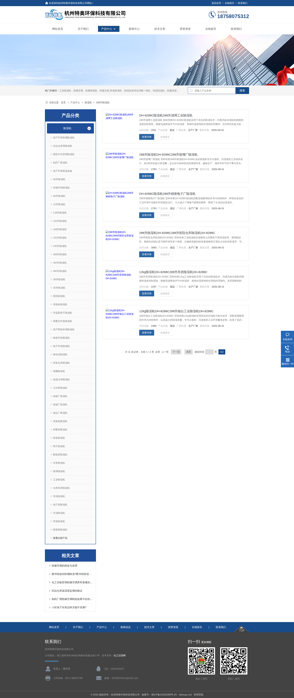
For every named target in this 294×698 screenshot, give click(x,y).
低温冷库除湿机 (61, 379)
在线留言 (229, 3)
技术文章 (159, 28)
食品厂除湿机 (60, 412)
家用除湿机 (59, 471)
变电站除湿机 (60, 304)
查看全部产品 (60, 538)
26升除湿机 (59, 287)
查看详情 (146, 137)
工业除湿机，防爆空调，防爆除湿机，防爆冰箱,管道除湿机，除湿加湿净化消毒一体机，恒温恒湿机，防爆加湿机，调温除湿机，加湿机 (131, 90)
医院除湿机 (59, 296)
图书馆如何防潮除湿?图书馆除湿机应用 (72, 574)
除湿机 (88, 102)
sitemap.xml (185, 694)
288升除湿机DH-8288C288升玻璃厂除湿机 (168, 154)
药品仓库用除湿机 (62, 146)
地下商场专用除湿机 (64, 329)
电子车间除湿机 (61, 346)
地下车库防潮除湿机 (64, 137)
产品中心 (106, 28)
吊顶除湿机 (59, 513)
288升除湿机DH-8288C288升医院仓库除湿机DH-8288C (177, 233)
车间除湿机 (59, 496)
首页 (63, 102)
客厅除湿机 (59, 446)
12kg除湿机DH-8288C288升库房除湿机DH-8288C (173, 272)
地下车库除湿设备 (62, 171)
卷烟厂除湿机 (60, 404)
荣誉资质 (185, 28)
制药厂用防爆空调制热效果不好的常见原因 (72, 599)
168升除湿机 (60, 229)
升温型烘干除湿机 (62, 312)
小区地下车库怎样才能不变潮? (69, 607)
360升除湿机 (60, 262)
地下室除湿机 (60, 504)
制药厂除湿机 (60, 162)
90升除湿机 (59, 179)
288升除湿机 (103, 102)
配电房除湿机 (60, 454)
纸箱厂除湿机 (60, 396)
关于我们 (83, 28)
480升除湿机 (60, 271)
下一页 (176, 352)
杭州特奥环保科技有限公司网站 (75, 3)
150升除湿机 (60, 221)
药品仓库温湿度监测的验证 (67, 590)
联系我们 (242, 3)
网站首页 (57, 28)
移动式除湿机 (60, 354)
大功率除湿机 (60, 387)
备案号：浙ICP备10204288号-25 (159, 694)
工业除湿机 (59, 479)
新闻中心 (134, 28)
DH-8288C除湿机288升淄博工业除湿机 (165, 115)
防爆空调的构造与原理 (64, 565)
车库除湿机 (59, 463)
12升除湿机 (59, 204)
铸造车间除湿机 (61, 337)
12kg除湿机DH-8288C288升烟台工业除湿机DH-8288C (176, 311)
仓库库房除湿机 (61, 488)
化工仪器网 (120, 655)
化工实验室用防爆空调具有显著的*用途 (72, 582)
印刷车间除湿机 (61, 187)
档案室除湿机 (60, 429)
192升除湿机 (60, 237)
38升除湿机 (59, 279)
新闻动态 (125, 627)
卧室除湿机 (59, 438)
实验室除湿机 (60, 421)
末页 (188, 352)
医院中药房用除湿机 (64, 154)
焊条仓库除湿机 (61, 362)
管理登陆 (198, 694)
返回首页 (216, 3)
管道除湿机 (59, 521)
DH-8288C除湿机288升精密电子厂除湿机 (167, 193)
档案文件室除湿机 (62, 321)
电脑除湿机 (59, 371)
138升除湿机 (60, 212)
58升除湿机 (59, 196)
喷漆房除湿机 (60, 529)
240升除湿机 (60, 246)
